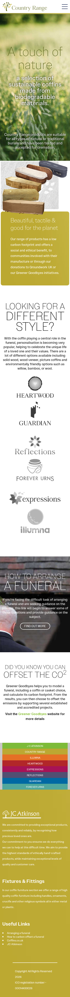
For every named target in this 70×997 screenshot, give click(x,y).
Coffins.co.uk (15, 940)
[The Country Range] (24, 6)
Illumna (35, 757)
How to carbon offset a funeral (25, 936)
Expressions (35, 769)
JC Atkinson (14, 944)
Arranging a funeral (18, 933)
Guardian (35, 781)
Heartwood (35, 763)
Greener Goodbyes (32, 714)
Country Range (35, 752)
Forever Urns (35, 787)
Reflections (35, 775)
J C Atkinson (35, 746)
